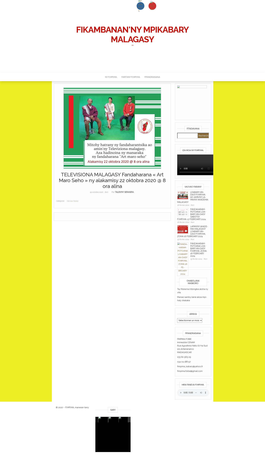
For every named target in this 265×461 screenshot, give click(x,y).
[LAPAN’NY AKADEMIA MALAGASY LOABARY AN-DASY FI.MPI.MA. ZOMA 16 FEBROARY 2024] (182, 229)
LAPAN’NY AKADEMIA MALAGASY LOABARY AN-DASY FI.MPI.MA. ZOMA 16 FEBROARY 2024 (192, 231)
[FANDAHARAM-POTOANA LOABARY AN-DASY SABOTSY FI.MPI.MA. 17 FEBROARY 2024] (182, 212)
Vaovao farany (72, 201)
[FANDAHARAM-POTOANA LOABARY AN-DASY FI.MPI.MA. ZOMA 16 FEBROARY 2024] (182, 259)
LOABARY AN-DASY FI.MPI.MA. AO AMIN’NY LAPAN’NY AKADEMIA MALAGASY (192, 197)
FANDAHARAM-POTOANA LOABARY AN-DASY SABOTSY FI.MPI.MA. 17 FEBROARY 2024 (191, 214)
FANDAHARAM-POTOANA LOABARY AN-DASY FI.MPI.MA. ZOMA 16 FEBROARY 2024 (198, 249)
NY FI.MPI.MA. (111, 77)
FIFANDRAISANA (152, 77)
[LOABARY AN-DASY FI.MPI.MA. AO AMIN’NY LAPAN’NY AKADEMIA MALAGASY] (182, 195)
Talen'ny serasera (124, 192)
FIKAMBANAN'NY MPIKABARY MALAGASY (132, 34)
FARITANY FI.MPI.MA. (130, 77)
